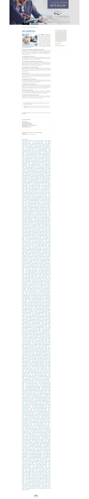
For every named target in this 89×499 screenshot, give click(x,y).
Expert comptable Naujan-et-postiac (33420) (42, 333)
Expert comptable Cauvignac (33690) (43, 204)
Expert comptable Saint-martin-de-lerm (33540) (42, 414)
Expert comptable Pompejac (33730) (41, 347)
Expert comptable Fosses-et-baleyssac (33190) (33, 238)
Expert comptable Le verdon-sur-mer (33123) (34, 288)
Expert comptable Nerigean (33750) (38, 334)
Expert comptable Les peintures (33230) (37, 295)
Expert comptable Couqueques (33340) (43, 217)
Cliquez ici (25, 106)
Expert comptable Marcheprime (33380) (41, 312)
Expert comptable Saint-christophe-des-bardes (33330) (40, 379)
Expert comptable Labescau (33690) (42, 266)
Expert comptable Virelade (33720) (30, 488)
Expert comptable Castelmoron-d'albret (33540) (32, 199)
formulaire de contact (27, 47)
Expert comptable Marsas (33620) (30, 316)
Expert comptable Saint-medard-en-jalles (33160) (41, 419)
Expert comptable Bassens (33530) (43, 157)
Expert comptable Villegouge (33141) (34, 485)
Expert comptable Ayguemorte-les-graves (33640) (33, 153)
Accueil (28, 27)
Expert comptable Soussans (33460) (28, 471)
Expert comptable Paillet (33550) (32, 338)
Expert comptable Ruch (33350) (34, 362)
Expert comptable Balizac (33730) (42, 154)
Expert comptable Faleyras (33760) (30, 234)
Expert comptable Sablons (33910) (45, 362)
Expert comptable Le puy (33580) (44, 284)
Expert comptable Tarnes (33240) (42, 474)
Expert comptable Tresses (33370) (42, 478)
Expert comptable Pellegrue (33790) (41, 340)
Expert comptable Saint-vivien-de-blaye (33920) (39, 447)
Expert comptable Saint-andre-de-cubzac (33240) (36, 365)
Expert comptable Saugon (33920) (45, 461)
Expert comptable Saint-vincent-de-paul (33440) (34, 446)
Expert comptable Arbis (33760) (33, 144)
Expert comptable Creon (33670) (33, 221)
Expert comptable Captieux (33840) (44, 193)
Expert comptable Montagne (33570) (41, 326)
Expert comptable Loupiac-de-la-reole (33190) (34, 305)
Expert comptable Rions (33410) (42, 359)
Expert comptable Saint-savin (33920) (35, 436)
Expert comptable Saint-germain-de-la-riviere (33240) (34, 394)
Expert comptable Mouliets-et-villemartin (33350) (32, 330)
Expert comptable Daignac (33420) (34, 225)
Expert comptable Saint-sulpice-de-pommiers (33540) (30, 443)
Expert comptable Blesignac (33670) (35, 172)
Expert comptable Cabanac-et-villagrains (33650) (40, 182)
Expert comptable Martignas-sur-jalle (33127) (43, 316)
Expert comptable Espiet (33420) (30, 231)
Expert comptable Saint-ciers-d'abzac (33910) (42, 380)
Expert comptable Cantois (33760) (39, 192)
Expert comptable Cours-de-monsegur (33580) (40, 218)
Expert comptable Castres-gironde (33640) (34, 203)
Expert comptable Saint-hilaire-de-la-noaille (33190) (39, 397)
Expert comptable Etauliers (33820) (42, 231)
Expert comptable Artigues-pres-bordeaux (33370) (33, 147)
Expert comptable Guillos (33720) (42, 253)
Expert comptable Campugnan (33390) (31, 190)
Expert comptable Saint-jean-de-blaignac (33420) (41, 400)
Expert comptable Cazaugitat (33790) (33, 207)
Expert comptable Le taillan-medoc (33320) (28, 285)
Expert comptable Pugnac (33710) (41, 352)
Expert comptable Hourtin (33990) (44, 256)
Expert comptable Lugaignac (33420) (43, 306)
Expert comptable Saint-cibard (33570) (28, 380)
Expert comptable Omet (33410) (27, 337)
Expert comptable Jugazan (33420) (32, 260)
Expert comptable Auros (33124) (36, 151)
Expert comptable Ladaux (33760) (37, 267)
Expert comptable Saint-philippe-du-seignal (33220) (33, 429)
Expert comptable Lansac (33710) (36, 274)
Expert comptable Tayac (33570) (36, 475)
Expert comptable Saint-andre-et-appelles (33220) (39, 366)
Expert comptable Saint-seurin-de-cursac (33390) (36, 439)
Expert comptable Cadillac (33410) (34, 185)
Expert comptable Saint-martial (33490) (41, 412)
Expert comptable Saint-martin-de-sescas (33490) (29, 415)
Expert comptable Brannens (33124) (33, 179)
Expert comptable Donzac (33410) (38, 228)
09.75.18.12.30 (57, 5)
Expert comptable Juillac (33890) (44, 260)
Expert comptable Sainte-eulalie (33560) (36, 453)
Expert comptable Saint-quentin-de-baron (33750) (39, 432)
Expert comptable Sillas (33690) (34, 468)
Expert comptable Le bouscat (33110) (30, 280)
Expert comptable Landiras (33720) (30, 273)
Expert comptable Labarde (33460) (30, 266)
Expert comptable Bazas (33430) (36, 160)
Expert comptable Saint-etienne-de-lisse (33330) (32, 386)
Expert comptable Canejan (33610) (44, 190)
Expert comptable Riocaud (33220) (30, 359)
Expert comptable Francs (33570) (30, 239)
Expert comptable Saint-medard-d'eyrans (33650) (36, 418)
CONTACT (35, 23)
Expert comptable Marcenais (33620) (27, 312)
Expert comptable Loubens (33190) (44, 302)
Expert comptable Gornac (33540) (30, 249)
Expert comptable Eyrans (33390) (36, 232)
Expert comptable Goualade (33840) (42, 249)
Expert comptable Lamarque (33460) (31, 270)
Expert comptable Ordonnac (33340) (38, 337)
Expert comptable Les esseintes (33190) (34, 294)
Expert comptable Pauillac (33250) (28, 340)
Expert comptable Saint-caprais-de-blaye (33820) (39, 375)
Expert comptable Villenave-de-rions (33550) (34, 486)
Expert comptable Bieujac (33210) (27, 168)
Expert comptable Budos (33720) (27, 182)
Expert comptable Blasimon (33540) (41, 171)
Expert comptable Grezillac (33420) (34, 252)
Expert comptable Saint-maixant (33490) (43, 411)
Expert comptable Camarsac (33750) (35, 186)
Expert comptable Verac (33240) (30, 482)
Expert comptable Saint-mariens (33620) (28, 412)
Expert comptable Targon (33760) (30, 474)
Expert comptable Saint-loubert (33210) (38, 407)
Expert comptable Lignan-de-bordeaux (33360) (36, 299)
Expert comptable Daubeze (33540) (30, 227)
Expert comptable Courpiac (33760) (27, 218)
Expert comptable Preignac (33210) (27, 351)
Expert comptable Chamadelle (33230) (28, 211)
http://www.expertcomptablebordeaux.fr (60, 45)
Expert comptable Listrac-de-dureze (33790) (34, 301)
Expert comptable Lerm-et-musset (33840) (29, 291)
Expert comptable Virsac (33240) (42, 488)
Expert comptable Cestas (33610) (33, 210)
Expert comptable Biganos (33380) (39, 168)
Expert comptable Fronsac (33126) (42, 239)
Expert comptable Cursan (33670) (36, 224)
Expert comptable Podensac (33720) (43, 345)
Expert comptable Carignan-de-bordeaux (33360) (39, 196)
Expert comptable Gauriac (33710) (28, 245)
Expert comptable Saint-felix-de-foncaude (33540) (32, 387)
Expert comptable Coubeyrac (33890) (31, 217)
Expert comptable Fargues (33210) (42, 234)
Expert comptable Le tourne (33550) (37, 287)
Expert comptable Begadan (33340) (30, 161)
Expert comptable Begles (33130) (42, 161)
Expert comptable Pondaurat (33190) (38, 348)
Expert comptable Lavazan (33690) (36, 278)
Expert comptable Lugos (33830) (27, 309)
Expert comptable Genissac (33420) (38, 246)
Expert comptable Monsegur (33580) (28, 326)
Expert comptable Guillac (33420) (30, 253)
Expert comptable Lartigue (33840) (27, 277)
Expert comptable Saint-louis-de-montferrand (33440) (38, 408)
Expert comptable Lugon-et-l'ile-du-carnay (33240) (41, 308)
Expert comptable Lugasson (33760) (27, 308)
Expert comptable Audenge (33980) (41, 150)
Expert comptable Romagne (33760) (37, 361)
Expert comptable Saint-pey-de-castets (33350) (29, 428)
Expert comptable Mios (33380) (35, 323)
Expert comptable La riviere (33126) (37, 263)
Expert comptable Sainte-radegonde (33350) (33, 457)
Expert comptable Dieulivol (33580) (42, 227)
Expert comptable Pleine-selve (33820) (31, 345)
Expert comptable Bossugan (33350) (38, 175)
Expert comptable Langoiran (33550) (42, 273)
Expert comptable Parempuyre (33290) (44, 338)
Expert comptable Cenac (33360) (45, 207)
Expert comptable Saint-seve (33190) (38, 440)
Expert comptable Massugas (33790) (35, 319)
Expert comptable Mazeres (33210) (30, 320)
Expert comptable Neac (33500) (27, 334)
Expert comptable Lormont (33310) (33, 302)
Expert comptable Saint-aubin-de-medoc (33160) (35, 372)
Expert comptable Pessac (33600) (37, 341)
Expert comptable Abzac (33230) (27, 140)
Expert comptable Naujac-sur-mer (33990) (28, 333)
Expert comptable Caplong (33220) (33, 193)
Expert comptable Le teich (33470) (42, 285)
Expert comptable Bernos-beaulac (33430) (34, 165)
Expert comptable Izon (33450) (34, 259)
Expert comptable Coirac (28, 31)
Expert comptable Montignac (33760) (38, 327)
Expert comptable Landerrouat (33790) (31, 271)
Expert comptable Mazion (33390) (42, 320)
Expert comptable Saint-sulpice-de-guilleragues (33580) (41, 442)
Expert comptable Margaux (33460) (37, 313)
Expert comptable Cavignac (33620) (27, 206)
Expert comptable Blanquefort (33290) (28, 171)
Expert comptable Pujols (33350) (37, 354)
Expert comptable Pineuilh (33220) (36, 344)
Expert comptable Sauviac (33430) (41, 464)
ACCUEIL (26, 23)
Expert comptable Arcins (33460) (27, 146)
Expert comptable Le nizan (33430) (37, 281)
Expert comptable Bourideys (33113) (27, 178)
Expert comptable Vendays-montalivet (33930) (33, 481)
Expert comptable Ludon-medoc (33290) (31, 306)
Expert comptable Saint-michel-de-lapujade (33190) (36, 422)
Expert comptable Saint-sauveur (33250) (32, 435)
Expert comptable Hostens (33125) (32, 256)
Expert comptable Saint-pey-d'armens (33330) (42, 426)
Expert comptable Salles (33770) (38, 460)
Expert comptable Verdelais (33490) (41, 482)
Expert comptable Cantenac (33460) (27, 192)
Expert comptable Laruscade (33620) (41, 277)
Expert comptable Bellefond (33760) (34, 164)
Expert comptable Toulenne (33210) (30, 478)
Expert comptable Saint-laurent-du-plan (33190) (37, 404)
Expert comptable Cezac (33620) (44, 210)
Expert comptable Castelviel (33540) (33, 200)
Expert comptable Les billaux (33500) (32, 292)
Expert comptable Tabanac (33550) (41, 471)
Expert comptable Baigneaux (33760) (30, 154)
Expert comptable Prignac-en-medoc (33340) (40, 351)
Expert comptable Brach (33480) (39, 178)
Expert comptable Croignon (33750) (44, 221)
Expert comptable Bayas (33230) (39, 158)
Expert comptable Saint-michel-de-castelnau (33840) (30, 421)
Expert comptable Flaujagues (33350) (41, 235)
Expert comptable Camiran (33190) (34, 189)
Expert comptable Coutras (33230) (39, 220)
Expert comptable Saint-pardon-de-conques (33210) (41, 425)
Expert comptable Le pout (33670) (32, 284)
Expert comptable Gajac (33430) (36, 242)
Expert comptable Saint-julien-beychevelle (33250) (29, 401)
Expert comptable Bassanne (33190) (31, 157)
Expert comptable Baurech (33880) (27, 158)
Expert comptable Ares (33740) (37, 146)
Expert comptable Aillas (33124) (39, 140)
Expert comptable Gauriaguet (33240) (41, 245)
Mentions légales (36, 496)
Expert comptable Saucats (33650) (33, 461)
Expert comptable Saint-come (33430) (32, 383)
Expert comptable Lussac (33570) (38, 309)
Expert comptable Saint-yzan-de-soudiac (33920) (32, 450)
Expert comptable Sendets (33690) (37, 467)
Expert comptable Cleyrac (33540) (41, 214)
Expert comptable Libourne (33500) (36, 298)
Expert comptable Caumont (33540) (31, 204)
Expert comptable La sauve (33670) (33, 264)
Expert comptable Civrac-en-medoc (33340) (40, 213)
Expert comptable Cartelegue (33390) (35, 197)
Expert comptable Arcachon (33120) (44, 144)
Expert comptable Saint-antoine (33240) (40, 368)
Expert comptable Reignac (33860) (36, 358)
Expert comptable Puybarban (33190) (34, 355)
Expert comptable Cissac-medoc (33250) (41, 211)
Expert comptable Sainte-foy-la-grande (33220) (35, 454)
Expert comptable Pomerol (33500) (27, 347)
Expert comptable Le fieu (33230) (42, 280)
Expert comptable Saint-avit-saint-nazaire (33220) (39, 373)
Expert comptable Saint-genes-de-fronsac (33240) (36, 390)
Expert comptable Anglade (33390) (37, 143)
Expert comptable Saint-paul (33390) (28, 426)
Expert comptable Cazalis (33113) (39, 206)
